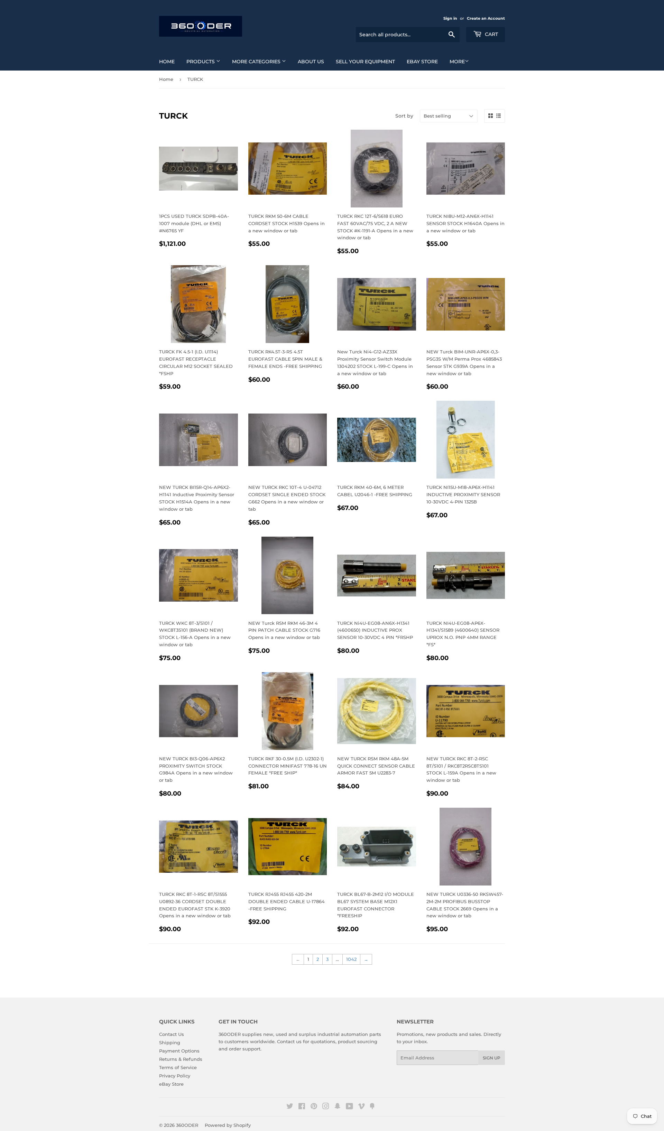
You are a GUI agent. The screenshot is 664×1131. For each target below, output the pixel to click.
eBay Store (422, 61)
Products (201, 61)
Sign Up (491, 1057)
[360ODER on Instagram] (325, 1107)
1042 (351, 959)
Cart (490, 34)
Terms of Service (178, 1067)
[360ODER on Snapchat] (337, 1107)
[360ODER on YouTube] (349, 1107)
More (457, 61)
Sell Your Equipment (365, 61)
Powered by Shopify (228, 1125)
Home (167, 61)
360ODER (187, 1125)
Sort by (404, 116)
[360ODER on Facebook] (301, 1107)
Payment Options (179, 1051)
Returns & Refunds (180, 1059)
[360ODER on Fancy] (372, 1107)
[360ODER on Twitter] (289, 1107)
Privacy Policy (174, 1075)
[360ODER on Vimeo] (361, 1107)
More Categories (257, 61)
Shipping (169, 1042)
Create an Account (486, 18)
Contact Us (171, 1034)
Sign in (450, 18)
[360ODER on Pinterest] (313, 1107)
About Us (311, 61)
